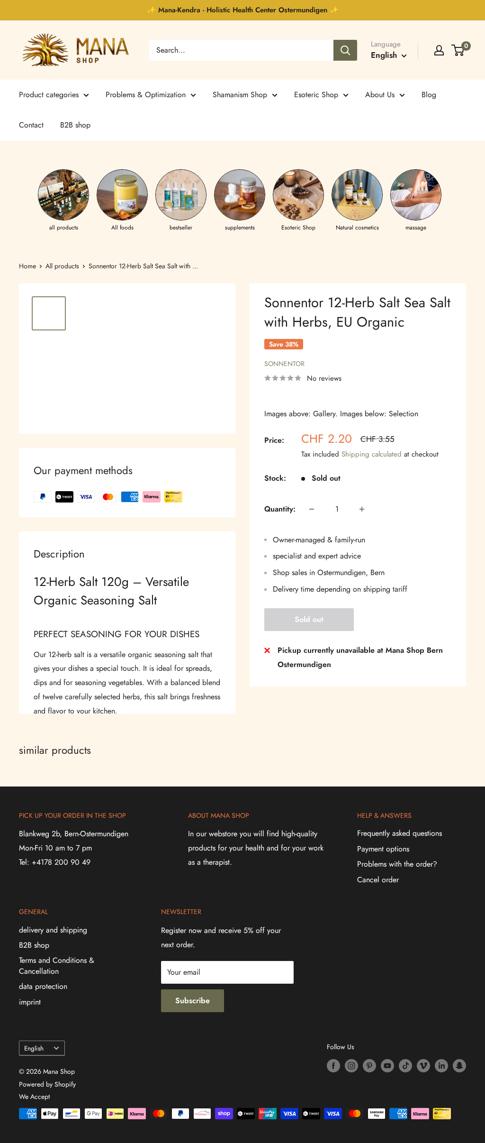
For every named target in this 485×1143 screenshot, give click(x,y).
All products (62, 266)
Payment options (383, 848)
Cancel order (378, 879)
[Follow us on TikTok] (405, 1065)
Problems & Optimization (146, 94)
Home (27, 266)
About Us (380, 94)
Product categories (49, 94)
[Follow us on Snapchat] (459, 1065)
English (34, 1048)
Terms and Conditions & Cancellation (56, 965)
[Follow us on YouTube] (387, 1065)
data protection (43, 986)
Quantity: (280, 508)
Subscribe (192, 1000)
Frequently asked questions (399, 833)
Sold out (309, 619)
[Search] (345, 50)
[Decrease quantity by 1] (312, 509)
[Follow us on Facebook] (333, 1065)
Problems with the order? (397, 864)
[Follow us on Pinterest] (369, 1065)
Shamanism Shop (240, 94)
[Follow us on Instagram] (351, 1065)
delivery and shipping (53, 929)
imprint (30, 1002)
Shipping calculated (371, 454)
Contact (31, 124)
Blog (429, 94)
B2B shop (75, 124)
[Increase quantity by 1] (362, 509)
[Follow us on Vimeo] (423, 1065)
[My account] (439, 50)
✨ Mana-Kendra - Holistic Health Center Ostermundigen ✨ (243, 10)
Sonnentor (284, 363)
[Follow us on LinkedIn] (441, 1065)
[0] (458, 50)
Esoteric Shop (316, 94)
